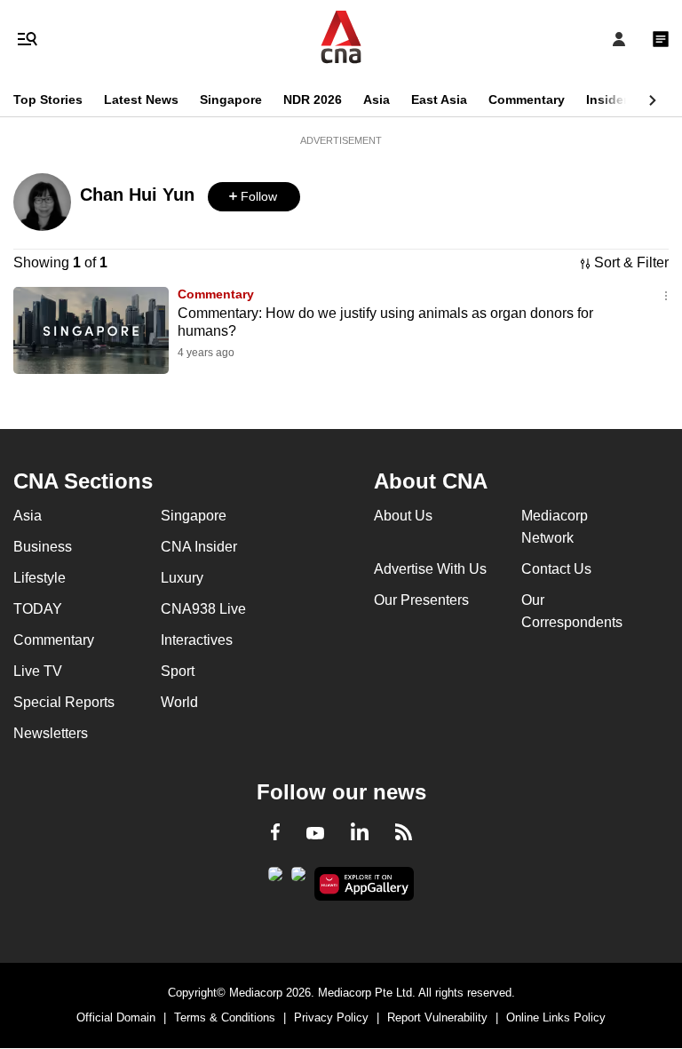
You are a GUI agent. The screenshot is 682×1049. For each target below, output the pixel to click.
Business (42, 546)
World (179, 702)
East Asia (439, 99)
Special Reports (64, 702)
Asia (376, 99)
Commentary (526, 99)
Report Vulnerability (437, 1017)
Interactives (197, 640)
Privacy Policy (331, 1017)
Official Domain (115, 1017)
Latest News (141, 99)
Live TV (37, 671)
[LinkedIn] (360, 835)
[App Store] (298, 879)
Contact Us (556, 568)
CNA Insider (199, 546)
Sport (177, 671)
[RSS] (403, 835)
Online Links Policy (556, 1017)
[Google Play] (275, 879)
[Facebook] (275, 835)
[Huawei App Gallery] (364, 884)
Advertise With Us (430, 568)
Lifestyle (39, 577)
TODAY (37, 608)
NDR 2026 (312, 99)
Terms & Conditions (224, 1017)
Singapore (231, 99)
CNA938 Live (203, 608)
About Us (403, 515)
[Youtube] (315, 834)
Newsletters (50, 733)
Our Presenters (421, 600)
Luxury (182, 577)
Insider (607, 99)
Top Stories (48, 99)
